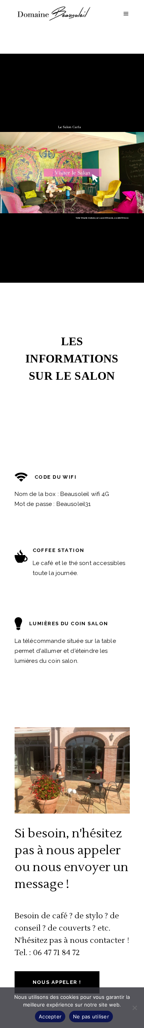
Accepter (50, 1016)
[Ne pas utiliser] (134, 1008)
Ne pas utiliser (91, 1016)
